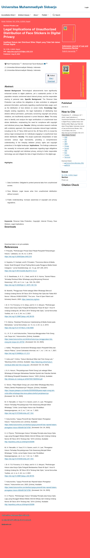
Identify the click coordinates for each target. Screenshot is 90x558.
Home (3, 21)
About (36, 15)
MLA (65, 153)
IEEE (65, 150)
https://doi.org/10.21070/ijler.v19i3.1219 (20, 51)
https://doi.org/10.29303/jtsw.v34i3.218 (18, 256)
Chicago (66, 146)
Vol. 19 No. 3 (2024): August (21, 21)
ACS (65, 139)
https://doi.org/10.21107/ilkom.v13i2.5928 (19, 327)
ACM (65, 137)
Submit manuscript (69, 51)
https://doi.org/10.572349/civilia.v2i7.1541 (19, 413)
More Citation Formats (68, 135)
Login (87, 7)
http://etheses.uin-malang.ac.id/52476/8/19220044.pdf (23, 379)
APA (65, 142)
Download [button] (51, 81)
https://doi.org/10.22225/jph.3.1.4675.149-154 (21, 285)
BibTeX (68, 165)
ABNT (66, 144)
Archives (9, 21)
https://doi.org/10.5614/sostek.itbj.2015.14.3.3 (21, 271)
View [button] (51, 78)
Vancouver (67, 157)
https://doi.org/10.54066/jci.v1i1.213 (17, 353)
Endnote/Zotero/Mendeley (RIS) (75, 163)
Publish (44, 15)
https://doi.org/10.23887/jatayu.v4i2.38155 (19, 316)
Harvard (66, 148)
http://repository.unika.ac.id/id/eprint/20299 (19, 441)
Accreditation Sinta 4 (8, 15)
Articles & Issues (24, 15)
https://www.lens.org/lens (30, 299)
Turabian (66, 155)
